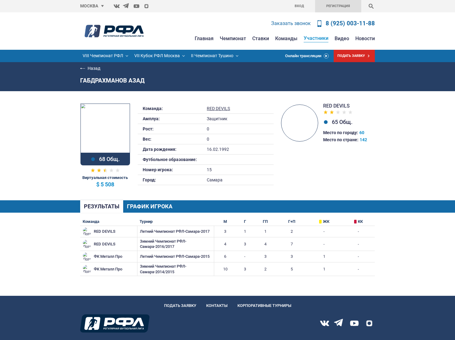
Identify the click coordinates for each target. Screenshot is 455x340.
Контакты (217, 305)
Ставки (260, 38)
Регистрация (338, 6)
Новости (365, 38)
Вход (299, 6)
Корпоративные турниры (264, 305)
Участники (316, 38)
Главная (204, 38)
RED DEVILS (218, 108)
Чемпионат (233, 38)
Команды (286, 38)
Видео (342, 38)
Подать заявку (180, 305)
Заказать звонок (291, 23)
